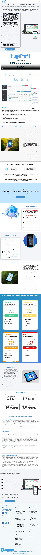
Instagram (13, 373)
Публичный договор (21, 551)
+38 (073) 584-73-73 (15, 254)
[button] (39, 1)
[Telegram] (6, 513)
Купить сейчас (29, 315)
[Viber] (8, 523)
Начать (11, 315)
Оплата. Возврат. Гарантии (29, 551)
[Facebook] (3, 513)
